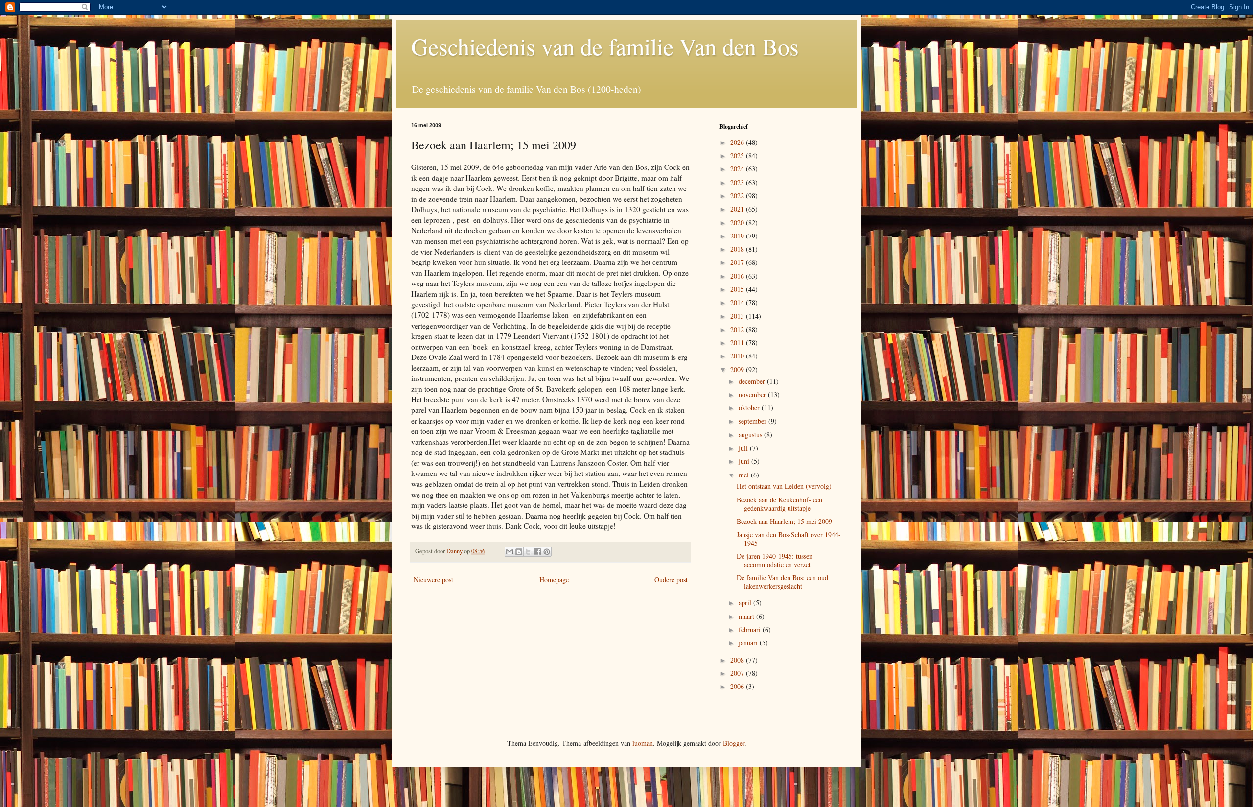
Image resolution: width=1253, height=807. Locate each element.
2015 (738, 289)
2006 (738, 686)
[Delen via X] (528, 552)
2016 (738, 276)
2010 (738, 355)
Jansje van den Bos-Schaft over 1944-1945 (789, 538)
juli (744, 447)
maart (747, 616)
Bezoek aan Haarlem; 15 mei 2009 (784, 521)
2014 (738, 302)
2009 (738, 369)
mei (745, 474)
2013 (738, 316)
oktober (750, 407)
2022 (738, 195)
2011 (738, 342)
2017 (738, 262)
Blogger (733, 743)
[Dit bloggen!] (519, 552)
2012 (738, 329)
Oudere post (671, 579)
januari (749, 642)
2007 (738, 673)
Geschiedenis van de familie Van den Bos (605, 46)
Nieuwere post (433, 579)
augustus (751, 434)
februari (751, 629)
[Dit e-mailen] (509, 552)
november (753, 394)
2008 (738, 660)
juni (745, 461)
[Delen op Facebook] (537, 552)
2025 (738, 155)
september (753, 421)
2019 (738, 235)
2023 (738, 182)
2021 (738, 209)
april (746, 602)
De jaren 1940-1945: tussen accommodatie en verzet (774, 560)
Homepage (554, 579)
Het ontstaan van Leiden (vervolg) (784, 486)
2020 (738, 222)
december (753, 381)
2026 (738, 142)
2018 (738, 249)
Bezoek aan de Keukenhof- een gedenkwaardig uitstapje (779, 504)
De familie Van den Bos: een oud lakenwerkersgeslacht (782, 582)
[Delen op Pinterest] (547, 552)
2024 (738, 168)
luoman (642, 743)
